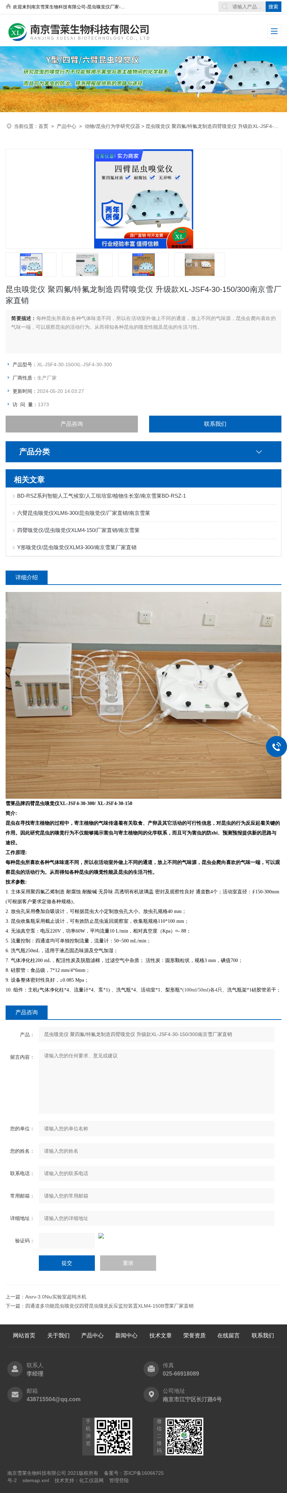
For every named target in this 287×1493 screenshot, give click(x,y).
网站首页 (24, 1335)
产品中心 (66, 126)
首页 (43, 126)
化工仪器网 (91, 1480)
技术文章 (160, 1335)
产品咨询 (72, 424)
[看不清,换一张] (143, 1236)
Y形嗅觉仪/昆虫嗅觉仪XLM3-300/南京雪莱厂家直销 (76, 547)
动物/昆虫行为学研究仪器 (112, 126)
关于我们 (58, 1335)
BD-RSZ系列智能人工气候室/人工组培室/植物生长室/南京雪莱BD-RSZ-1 (101, 496)
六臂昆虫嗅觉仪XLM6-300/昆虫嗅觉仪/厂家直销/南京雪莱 (83, 513)
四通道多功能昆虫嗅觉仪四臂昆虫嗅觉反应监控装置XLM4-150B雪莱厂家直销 (109, 1306)
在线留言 (228, 1335)
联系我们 (215, 424)
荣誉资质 (194, 1335)
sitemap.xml (35, 1480)
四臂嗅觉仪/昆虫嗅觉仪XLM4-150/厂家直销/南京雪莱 (78, 530)
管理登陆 (119, 1480)
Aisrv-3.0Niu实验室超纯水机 (55, 1297)
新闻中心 (126, 1335)
